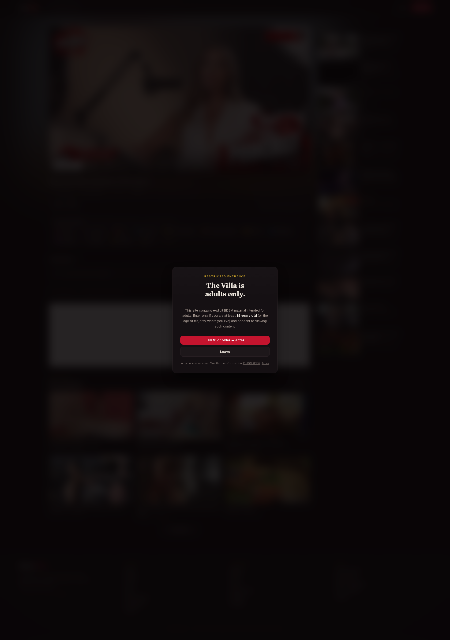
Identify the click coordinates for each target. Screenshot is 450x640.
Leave (225, 352)
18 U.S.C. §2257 (251, 363)
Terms (265, 363)
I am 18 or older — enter (225, 340)
